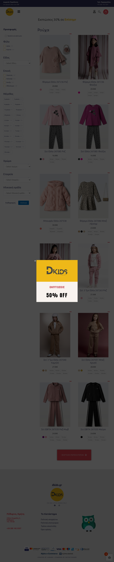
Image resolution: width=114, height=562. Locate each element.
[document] (57, 281)
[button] (35, 261)
